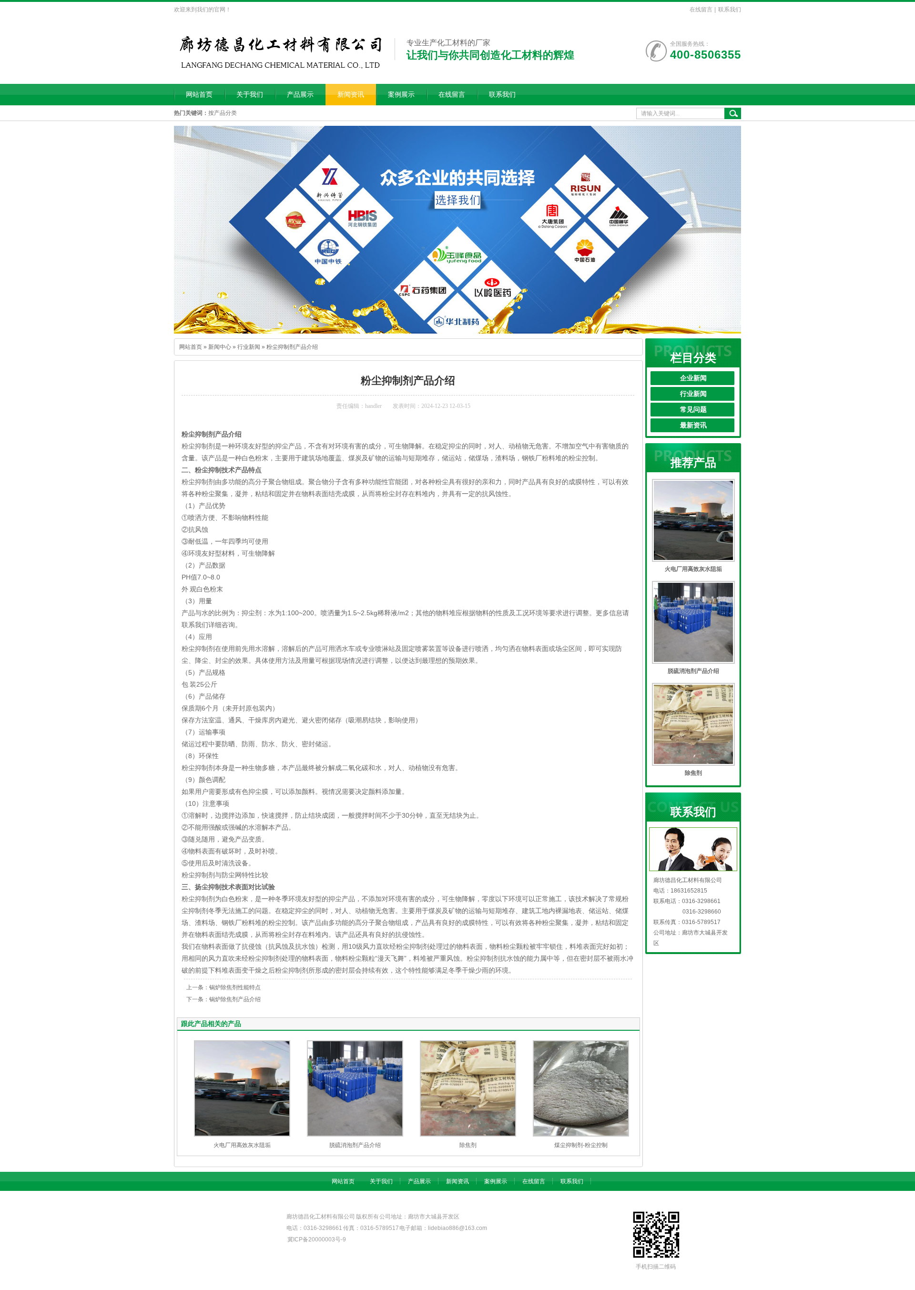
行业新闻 (248, 347)
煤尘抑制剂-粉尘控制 (581, 1145)
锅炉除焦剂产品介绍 (235, 999)
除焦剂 (468, 1145)
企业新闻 (693, 378)
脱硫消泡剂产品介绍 (355, 1145)
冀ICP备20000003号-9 (316, 1239)
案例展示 (401, 94)
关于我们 (249, 94)
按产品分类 (222, 113)
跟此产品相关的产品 (211, 1023)
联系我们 (729, 9)
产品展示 (300, 94)
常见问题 (693, 409)
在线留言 (701, 9)
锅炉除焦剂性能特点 (235, 987)
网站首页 (199, 94)
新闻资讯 (350, 94)
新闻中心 (219, 347)
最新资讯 (693, 425)
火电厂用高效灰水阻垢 (242, 1145)
